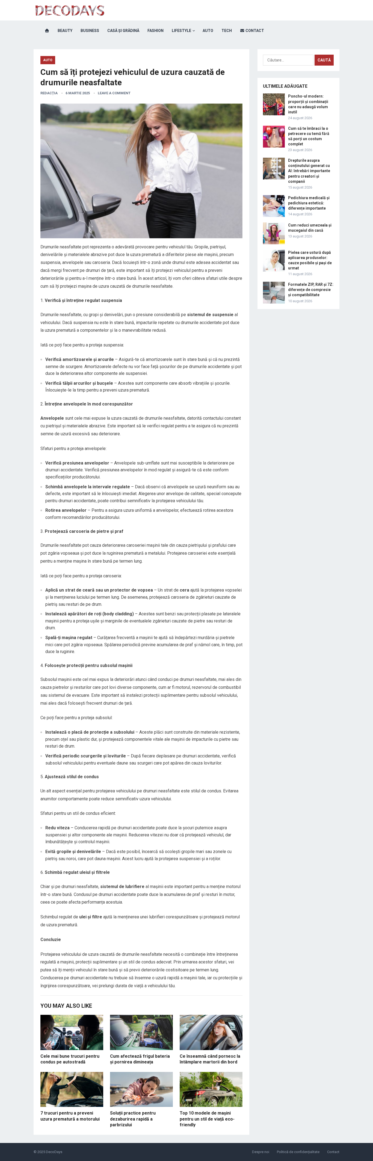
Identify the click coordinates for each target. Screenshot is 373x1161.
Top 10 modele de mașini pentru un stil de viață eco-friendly (207, 1118)
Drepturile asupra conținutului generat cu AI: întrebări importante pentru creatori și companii (309, 171)
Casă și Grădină (123, 30)
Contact (254, 30)
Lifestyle (181, 30)
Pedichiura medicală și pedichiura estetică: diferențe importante (309, 203)
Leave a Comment (114, 93)
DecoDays (54, 1152)
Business (90, 30)
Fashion (155, 30)
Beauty (65, 30)
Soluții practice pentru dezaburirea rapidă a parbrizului (133, 1118)
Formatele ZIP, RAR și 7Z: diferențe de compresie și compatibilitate (310, 289)
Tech (226, 30)
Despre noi (260, 1152)
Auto (208, 30)
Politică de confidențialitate (298, 1152)
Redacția (49, 93)
